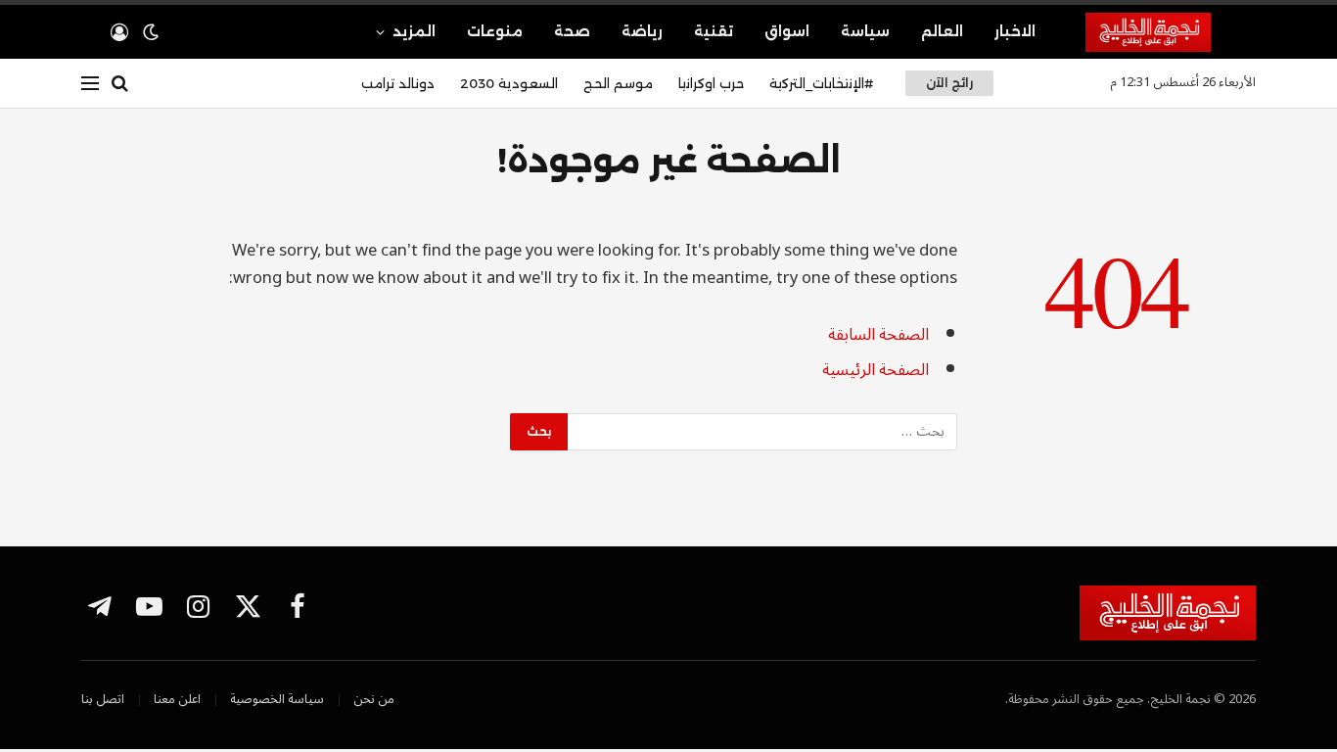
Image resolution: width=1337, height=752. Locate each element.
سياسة (865, 31)
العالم (942, 31)
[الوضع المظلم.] (150, 32)
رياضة (642, 31)
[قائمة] (90, 84)
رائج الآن (949, 82)
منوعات (495, 31)
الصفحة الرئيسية (875, 369)
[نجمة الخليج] (1170, 32)
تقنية (713, 31)
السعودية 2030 (509, 83)
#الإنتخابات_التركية (821, 83)
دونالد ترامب (398, 83)
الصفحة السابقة (878, 334)
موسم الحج (618, 83)
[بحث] (120, 84)
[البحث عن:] (761, 431)
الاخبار (1015, 31)
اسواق (786, 31)
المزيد (414, 31)
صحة (572, 31)
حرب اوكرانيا (711, 83)
